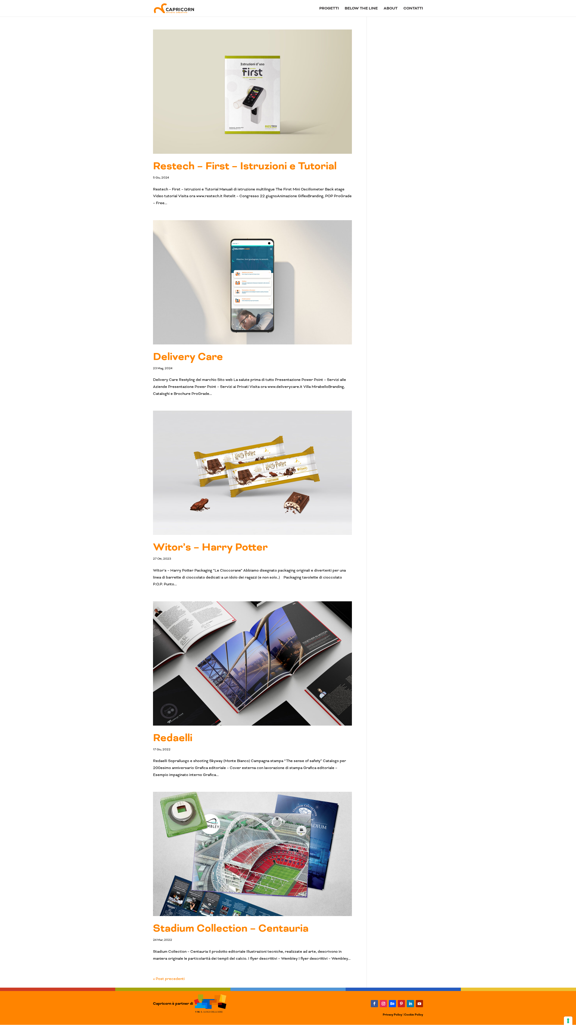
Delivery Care (188, 357)
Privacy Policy (392, 1015)
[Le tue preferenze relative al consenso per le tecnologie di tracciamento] (568, 1020)
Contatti (413, 9)
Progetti (329, 9)
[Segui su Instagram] (383, 1003)
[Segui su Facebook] (374, 1003)
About (391, 9)
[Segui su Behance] (392, 1003)
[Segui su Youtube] (419, 1003)
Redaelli (172, 738)
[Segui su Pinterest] (401, 1003)
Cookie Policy (413, 1015)
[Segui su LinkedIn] (410, 1003)
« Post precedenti (169, 978)
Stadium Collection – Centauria (230, 928)
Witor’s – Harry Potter (210, 547)
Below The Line (361, 9)
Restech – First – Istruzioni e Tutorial (245, 166)
